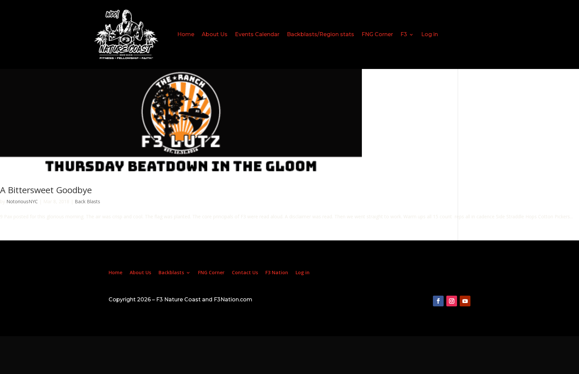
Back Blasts (87, 201)
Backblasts (171, 273)
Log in (429, 34)
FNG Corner (377, 34)
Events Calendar (257, 34)
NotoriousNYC (22, 201)
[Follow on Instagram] (451, 301)
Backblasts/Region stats (320, 34)
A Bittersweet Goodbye (46, 190)
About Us (215, 34)
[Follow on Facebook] (438, 301)
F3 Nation (276, 273)
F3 (403, 34)
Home (185, 34)
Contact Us (245, 273)
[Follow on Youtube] (465, 301)
